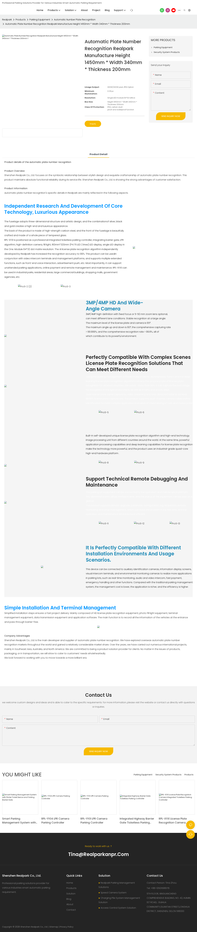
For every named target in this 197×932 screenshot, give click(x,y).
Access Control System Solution (118, 907)
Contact (71, 909)
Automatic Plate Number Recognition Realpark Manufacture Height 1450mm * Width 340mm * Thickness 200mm (67, 24)
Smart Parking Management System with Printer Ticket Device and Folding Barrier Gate (19, 820)
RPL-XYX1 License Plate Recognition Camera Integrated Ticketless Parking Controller (173, 820)
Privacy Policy (66, 926)
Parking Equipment (39, 19)
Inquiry (93, 124)
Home (69, 882)
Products (21, 19)
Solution (70, 893)
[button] (132, 10)
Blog (68, 899)
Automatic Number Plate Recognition (74, 19)
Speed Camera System (113, 892)
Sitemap (54, 926)
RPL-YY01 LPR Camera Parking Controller (93, 820)
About (69, 904)
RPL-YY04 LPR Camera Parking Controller (55, 820)
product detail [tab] (98, 154)
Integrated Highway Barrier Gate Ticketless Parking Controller (137, 820)
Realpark (7, 19)
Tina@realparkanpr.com (98, 854)
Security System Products (168, 774)
